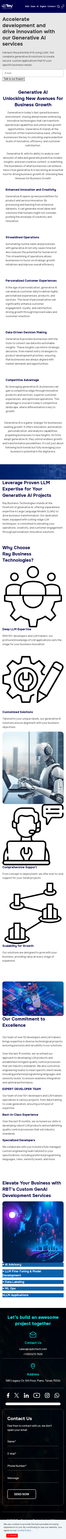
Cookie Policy (24, 1530)
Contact (51, 6)
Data (33, 6)
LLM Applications (16, 1295)
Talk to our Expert (13, 79)
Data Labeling (14, 1282)
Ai (38, 6)
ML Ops (10, 1288)
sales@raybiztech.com (33, 1349)
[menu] (62, 6)
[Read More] (8, 1395)
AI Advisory (12, 1264)
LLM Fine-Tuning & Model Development (21, 1273)
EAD (27, 6)
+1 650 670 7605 (33, 1354)
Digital (43, 6)
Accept (12, 1535)
